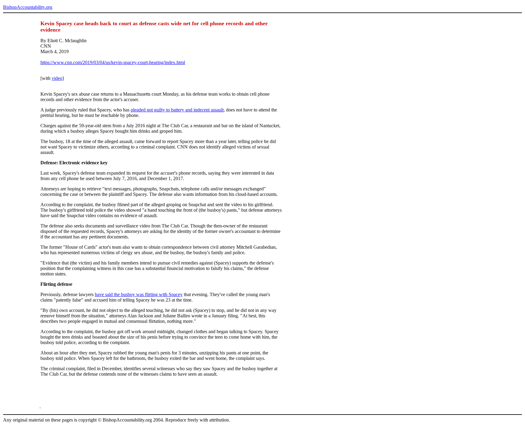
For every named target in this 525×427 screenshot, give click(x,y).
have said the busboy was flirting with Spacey (139, 294)
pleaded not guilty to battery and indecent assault (177, 109)
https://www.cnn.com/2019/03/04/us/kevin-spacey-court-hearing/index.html (112, 62)
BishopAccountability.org (27, 7)
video (57, 78)
